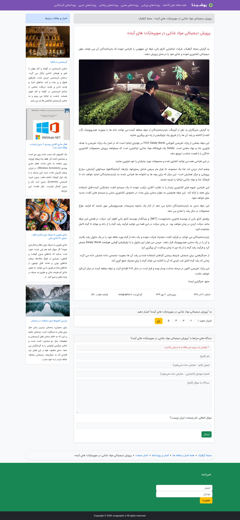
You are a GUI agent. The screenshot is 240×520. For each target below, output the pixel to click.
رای (158, 321)
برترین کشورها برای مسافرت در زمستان (49, 320)
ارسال (206, 434)
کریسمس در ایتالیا (59, 62)
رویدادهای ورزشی (150, 5)
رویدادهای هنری (130, 5)
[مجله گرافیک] (202, 5)
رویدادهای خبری (87, 5)
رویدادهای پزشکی (108, 5)
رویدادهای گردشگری (65, 5)
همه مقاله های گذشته (174, 5)
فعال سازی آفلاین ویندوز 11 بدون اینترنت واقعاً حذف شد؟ (48, 146)
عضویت (206, 500)
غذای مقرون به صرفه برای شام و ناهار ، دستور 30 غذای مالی (49, 236)
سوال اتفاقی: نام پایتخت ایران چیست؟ (191, 418)
